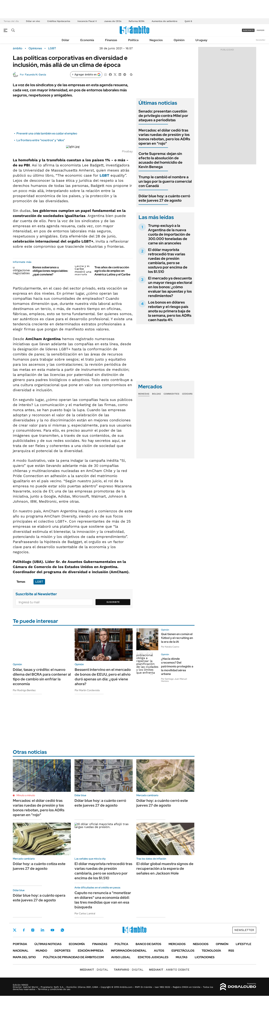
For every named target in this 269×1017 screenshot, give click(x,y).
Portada (20, 944)
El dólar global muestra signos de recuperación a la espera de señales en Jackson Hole (164, 868)
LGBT (52, 48)
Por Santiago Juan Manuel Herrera (174, 680)
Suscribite (113, 602)
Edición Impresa (91, 951)
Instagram (32, 930)
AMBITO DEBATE (169, 969)
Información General (129, 951)
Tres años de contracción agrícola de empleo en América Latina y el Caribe (112, 270)
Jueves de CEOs (112, 21)
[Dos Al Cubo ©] (238, 986)
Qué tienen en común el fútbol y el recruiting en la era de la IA (177, 638)
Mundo (41, 951)
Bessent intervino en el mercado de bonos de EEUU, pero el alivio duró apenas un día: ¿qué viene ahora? (103, 676)
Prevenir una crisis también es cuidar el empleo (46, 133)
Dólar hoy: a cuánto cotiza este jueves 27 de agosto (39, 866)
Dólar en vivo (33, 21)
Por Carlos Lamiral (84, 913)
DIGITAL (94, 969)
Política (133, 40)
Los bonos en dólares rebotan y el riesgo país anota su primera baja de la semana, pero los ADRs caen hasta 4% (169, 311)
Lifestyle (243, 944)
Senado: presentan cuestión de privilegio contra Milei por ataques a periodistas (163, 115)
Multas (181, 957)
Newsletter (260, 40)
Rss (231, 951)
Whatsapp (62, 930)
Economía (87, 40)
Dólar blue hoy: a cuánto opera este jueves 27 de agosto (39, 897)
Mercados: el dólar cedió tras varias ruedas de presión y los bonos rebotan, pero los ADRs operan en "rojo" (164, 137)
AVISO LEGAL (120, 957)
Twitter (14, 930)
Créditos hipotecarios (58, 21)
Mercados (177, 944)
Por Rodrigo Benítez (24, 690)
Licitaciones (204, 957)
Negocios (156, 40)
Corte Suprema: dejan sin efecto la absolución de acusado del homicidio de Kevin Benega (160, 160)
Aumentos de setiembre (164, 21)
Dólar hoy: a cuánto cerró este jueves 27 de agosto (162, 803)
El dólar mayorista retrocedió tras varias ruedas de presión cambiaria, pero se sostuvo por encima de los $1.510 (167, 260)
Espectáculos (182, 951)
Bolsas (156, 394)
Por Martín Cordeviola (87, 690)
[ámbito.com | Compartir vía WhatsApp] (105, 74)
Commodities (171, 394)
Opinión (179, 40)
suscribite (248, 30)
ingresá (260, 30)
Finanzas (111, 40)
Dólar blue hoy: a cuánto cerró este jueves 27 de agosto (164, 198)
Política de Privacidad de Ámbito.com (73, 957)
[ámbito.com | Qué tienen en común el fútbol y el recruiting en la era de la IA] (147, 639)
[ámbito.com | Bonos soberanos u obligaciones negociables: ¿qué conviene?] (21, 270)
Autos (159, 951)
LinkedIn (42, 930)
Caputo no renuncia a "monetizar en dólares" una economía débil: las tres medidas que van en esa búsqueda (102, 899)
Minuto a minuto (25, 795)
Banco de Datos (148, 944)
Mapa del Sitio (24, 957)
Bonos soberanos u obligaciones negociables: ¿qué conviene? (50, 270)
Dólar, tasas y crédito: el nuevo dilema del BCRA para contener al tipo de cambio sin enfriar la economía (42, 676)
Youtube (52, 930)
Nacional (20, 951)
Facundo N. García (35, 74)
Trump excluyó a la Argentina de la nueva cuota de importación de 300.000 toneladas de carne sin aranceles (169, 234)
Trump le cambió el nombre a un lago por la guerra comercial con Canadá (165, 181)
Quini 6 (188, 21)
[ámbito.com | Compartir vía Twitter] (115, 74)
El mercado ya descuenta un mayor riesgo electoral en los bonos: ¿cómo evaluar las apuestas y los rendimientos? (170, 287)
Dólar (65, 40)
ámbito (17, 48)
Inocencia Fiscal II (87, 21)
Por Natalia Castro (170, 646)
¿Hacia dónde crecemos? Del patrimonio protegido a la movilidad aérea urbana (177, 666)
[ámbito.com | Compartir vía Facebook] (110, 74)
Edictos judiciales (153, 957)
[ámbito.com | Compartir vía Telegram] (124, 74)
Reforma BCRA (136, 21)
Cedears (187, 394)
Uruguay (201, 40)
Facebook (24, 930)
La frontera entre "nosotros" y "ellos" (40, 140)
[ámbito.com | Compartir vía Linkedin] (119, 74)
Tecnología (211, 951)
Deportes (62, 951)
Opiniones (35, 48)
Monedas (143, 394)
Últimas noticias (47, 944)
